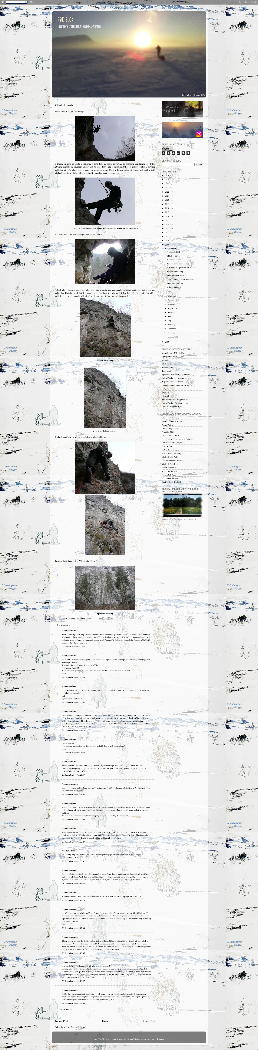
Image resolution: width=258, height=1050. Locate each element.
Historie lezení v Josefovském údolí (176, 385)
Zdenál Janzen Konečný (171, 453)
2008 (167, 341)
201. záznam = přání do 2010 (179, 267)
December (172, 248)
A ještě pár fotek (173, 252)
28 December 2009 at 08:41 (73, 861)
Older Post (149, 1021)
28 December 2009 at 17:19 (73, 900)
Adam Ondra (167, 424)
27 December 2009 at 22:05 (73, 819)
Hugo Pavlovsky (169, 417)
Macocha (165, 360)
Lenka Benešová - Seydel (172, 442)
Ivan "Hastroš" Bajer (170, 435)
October (171, 300)
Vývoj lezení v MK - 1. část (173, 353)
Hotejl (164, 388)
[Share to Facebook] (109, 618)
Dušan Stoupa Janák (170, 428)
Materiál (165, 396)
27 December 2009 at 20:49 (73, 677)
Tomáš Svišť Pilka (169, 471)
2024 (167, 183)
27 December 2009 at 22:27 (73, 841)
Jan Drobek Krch (169, 474)
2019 (167, 204)
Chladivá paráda (173, 255)
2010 (167, 240)
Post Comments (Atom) (76, 1027)
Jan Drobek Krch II (170, 478)
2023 (167, 187)
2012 (167, 232)
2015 (167, 220)
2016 (167, 216)
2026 (167, 175)
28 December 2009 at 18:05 (73, 953)
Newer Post (61, 1021)
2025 (167, 179)
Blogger (160, 1038)
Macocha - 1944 (168, 367)
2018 (167, 208)
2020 (167, 200)
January (171, 336)
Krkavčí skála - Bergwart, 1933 (175, 403)
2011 (167, 236)
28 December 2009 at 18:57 (73, 981)
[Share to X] (106, 618)
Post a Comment (66, 1009)
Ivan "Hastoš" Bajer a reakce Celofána (177, 439)
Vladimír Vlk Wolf (170, 457)
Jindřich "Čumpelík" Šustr (173, 421)
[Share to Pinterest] (111, 618)
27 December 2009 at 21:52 (73, 794)
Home (105, 1021)
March (170, 328)
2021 (167, 196)
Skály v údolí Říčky (175, 271)
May (170, 320)
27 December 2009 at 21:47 (73, 774)
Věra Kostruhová (169, 467)
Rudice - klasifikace (175, 283)
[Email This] (100, 618)
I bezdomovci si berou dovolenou (181, 279)
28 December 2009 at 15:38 (73, 883)
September (172, 304)
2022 (167, 192)
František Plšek (168, 432)
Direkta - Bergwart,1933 (172, 406)
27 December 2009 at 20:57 (73, 702)
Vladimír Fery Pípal (170, 464)
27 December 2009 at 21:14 (73, 730)
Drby (169, 291)
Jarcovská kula (173, 259)
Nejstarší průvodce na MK (172, 381)
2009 (167, 244)
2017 (167, 212)
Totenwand (166, 371)
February (172, 332)
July (169, 312)
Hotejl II (165, 392)
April (170, 324)
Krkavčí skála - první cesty (173, 378)
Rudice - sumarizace (175, 275)
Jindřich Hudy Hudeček (171, 482)
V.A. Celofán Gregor (170, 449)
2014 (167, 224)
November (172, 296)
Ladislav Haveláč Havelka (172, 460)
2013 (167, 228)
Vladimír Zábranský (170, 363)
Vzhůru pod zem (174, 287)
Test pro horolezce (174, 263)
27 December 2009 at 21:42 (73, 752)
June (170, 316)
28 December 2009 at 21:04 (73, 1003)
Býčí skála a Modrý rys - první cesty (177, 374)
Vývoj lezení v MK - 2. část (173, 356)
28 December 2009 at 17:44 (73, 928)
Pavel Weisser (167, 446)
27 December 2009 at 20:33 (73, 646)
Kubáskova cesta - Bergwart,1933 (176, 399)
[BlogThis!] (103, 618)
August (171, 308)
